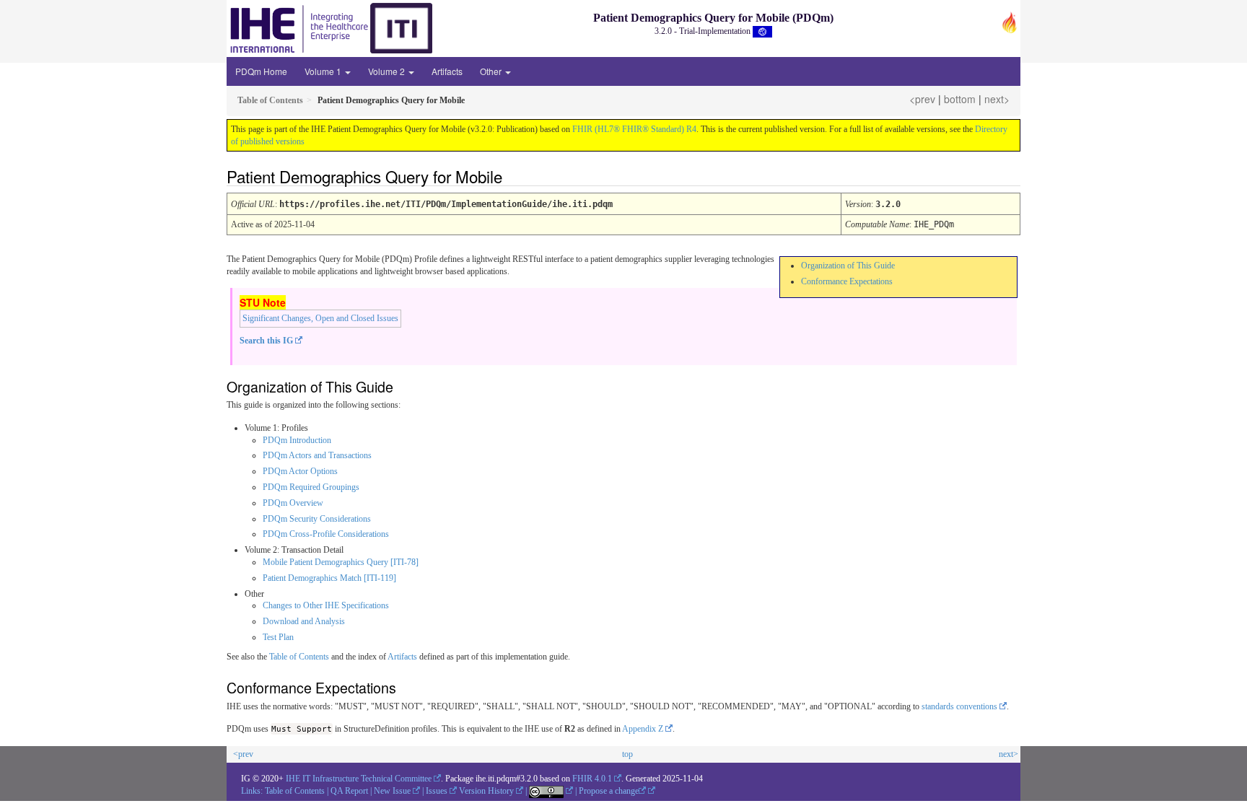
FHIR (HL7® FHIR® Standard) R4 (634, 129)
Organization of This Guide (848, 265)
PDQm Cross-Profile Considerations (326, 534)
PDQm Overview (293, 503)
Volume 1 (324, 71)
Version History (486, 791)
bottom (960, 99)
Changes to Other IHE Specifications (326, 605)
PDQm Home (261, 71)
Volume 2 (387, 71)
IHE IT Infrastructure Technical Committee (359, 779)
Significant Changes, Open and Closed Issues (320, 318)
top (627, 754)
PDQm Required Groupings (311, 487)
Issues (436, 791)
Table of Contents (299, 657)
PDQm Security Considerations (317, 519)
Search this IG (266, 341)
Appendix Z (642, 729)
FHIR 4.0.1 (592, 779)
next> (997, 99)
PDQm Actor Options (300, 471)
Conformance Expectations (847, 281)
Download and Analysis (304, 621)
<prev (922, 99)
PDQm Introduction (297, 440)
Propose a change (609, 791)
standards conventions (959, 706)
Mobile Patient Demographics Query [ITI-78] (341, 562)
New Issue (392, 791)
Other (492, 71)
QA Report (349, 791)
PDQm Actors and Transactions (317, 455)
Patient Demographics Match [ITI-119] (329, 578)
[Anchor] (510, 176)
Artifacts (447, 71)
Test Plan (278, 637)
